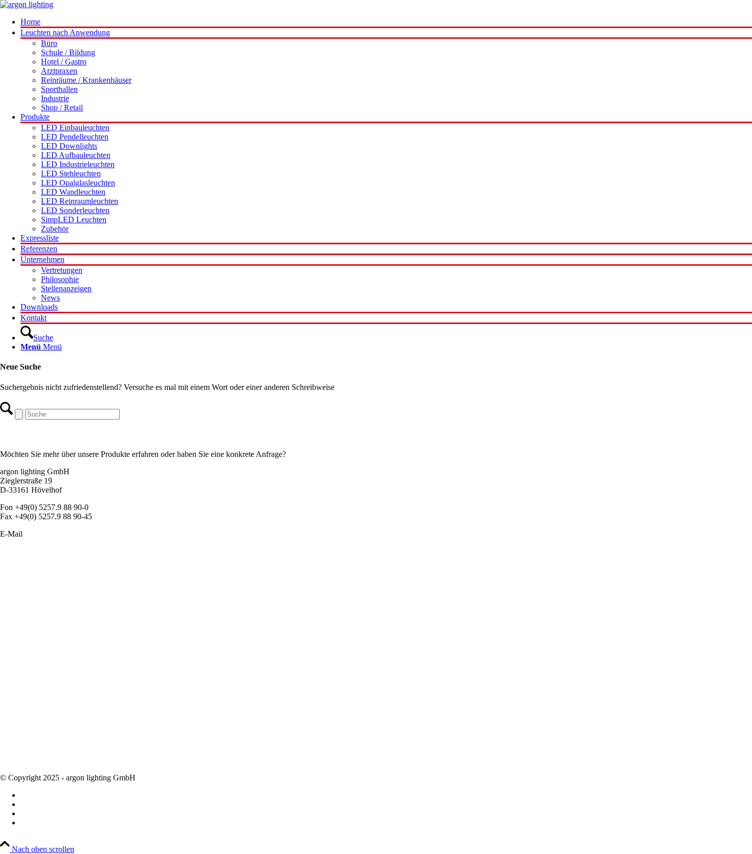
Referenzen (18, 751)
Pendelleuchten (24, 573)
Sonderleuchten (25, 582)
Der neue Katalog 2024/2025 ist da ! (59, 695)
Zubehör (14, 656)
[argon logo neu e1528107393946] (26, 4)
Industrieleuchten (27, 628)
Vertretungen (20, 741)
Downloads (18, 760)
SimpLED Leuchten (32, 646)
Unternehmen (22, 723)
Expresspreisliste (27, 714)
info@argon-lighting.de (62, 533)
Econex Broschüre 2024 (39, 705)
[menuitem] (386, 22)
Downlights (19, 619)
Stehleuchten (20, 637)
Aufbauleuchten (26, 600)
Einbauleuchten (25, 591)
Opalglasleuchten (28, 610)
